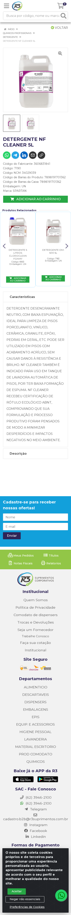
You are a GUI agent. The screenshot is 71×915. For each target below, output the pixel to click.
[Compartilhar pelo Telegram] (15, 155)
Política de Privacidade (35, 607)
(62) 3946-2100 (38, 803)
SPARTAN (20, 191)
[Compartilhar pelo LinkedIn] (24, 155)
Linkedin (38, 836)
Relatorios (53, 563)
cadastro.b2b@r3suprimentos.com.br (35, 819)
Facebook (38, 831)
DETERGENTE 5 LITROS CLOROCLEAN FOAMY (18, 254)
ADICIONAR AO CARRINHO (38, 199)
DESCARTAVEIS (35, 694)
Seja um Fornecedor (35, 630)
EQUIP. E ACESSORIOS (35, 724)
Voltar (61, 28)
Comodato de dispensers (36, 615)
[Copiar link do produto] (41, 155)
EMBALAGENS (35, 709)
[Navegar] (4, 246)
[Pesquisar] (63, 16)
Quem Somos (35, 600)
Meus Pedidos (23, 555)
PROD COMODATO (35, 754)
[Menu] (6, 5)
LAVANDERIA (35, 739)
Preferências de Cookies (27, 907)
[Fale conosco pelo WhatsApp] (61, 895)
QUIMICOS (35, 761)
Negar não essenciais (25, 899)
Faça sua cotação (35, 643)
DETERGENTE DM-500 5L (53, 251)
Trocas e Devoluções (35, 622)
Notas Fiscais (23, 563)
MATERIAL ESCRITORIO (35, 747)
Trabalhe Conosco (35, 636)
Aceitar (17, 891)
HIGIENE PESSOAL (35, 732)
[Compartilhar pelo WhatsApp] (6, 155)
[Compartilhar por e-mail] (32, 155)
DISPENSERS (35, 702)
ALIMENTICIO (35, 687)
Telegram (38, 809)
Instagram (38, 825)
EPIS (35, 717)
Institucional (35, 650)
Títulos (53, 555)
